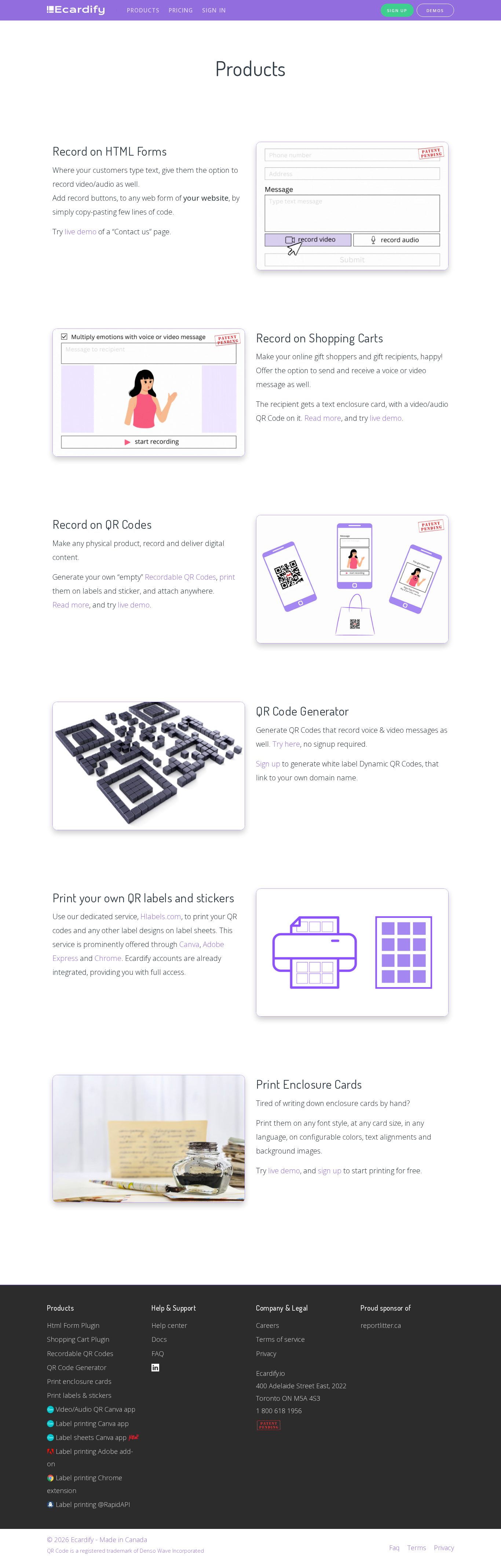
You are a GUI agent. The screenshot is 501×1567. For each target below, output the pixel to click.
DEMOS (436, 10)
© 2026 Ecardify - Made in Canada (97, 1539)
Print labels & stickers (79, 1395)
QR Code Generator (76, 1367)
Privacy (266, 1353)
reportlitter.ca (381, 1325)
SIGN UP (397, 10)
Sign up (268, 764)
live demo (80, 232)
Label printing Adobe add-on (90, 1457)
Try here (286, 744)
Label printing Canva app (91, 1423)
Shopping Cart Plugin (78, 1339)
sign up (329, 1171)
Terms (416, 1547)
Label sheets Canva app (91, 1437)
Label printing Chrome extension (84, 1483)
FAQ (157, 1353)
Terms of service (280, 1339)
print (227, 577)
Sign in (214, 10)
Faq (394, 1547)
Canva (189, 944)
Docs (159, 1339)
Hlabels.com (160, 916)
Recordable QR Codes (180, 577)
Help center (169, 1325)
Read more (322, 418)
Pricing (181, 10)
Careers (267, 1325)
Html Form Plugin (73, 1325)
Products (143, 10)
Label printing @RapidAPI (92, 1504)
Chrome (108, 958)
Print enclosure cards (79, 1381)
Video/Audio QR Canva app (94, 1409)
